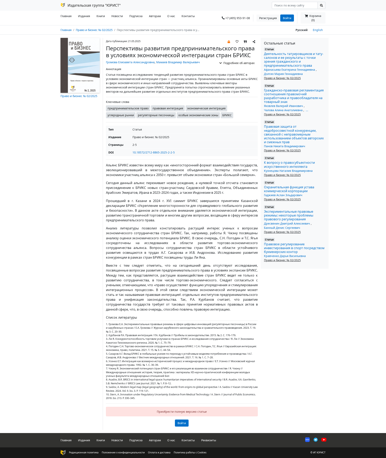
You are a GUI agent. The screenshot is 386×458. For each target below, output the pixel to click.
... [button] (307, 110)
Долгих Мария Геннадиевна (283, 74)
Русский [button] (302, 30)
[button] (229, 41)
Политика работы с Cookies (190, 452)
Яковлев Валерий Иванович (284, 106)
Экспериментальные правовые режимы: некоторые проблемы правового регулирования (288, 215)
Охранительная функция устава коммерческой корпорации (289, 189)
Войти (287, 18)
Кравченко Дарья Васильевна (285, 256)
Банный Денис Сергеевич (282, 228)
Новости (117, 16)
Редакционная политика (84, 452)
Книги (100, 16)
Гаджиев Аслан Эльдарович (283, 195)
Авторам (155, 16)
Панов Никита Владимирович (284, 146)
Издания (84, 16)
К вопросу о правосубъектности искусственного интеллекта (289, 164)
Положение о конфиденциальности (123, 452)
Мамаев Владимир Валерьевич (178, 62)
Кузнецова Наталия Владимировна (288, 171)
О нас (171, 16)
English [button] (318, 30)
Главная (66, 16)
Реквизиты (208, 440)
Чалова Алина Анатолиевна (283, 110)
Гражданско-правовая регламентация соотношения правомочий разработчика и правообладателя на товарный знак (294, 96)
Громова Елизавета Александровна (130, 62)
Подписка (136, 16)
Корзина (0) (315, 18)
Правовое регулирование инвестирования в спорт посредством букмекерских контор (294, 248)
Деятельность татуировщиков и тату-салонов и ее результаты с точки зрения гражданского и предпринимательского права (293, 60)
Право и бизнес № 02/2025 (94, 30)
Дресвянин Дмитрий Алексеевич (287, 223)
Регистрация (268, 18)
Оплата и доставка (159, 452)
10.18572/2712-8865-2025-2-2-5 (153, 152)
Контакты (188, 16)
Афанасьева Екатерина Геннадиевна (290, 69)
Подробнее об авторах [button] (239, 63)
